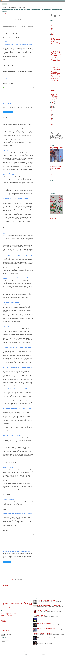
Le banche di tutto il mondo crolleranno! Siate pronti (45, 618)
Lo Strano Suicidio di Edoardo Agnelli (42, 641)
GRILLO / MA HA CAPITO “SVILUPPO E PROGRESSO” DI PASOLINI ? (11, 625)
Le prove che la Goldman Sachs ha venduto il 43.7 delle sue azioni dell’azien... (49, 605)
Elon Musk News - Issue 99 (55, 93)
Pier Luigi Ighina (21, 604)
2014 (51, 114)
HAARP (21, 602)
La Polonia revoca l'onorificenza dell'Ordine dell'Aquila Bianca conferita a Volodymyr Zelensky (56, 174)
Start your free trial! (8, 111)
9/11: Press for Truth (4, 612)
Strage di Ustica (10, 607)
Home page (25, 589)
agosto (52, 101)
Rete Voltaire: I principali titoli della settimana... (55, 40)
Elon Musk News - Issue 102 (55, 43)
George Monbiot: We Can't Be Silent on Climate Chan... (55, 97)
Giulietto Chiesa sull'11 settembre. (6, 614)
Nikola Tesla (22, 603)
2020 (51, 29)
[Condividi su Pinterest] (21, 579)
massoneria (6, 603)
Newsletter (18, 603)
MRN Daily (14, 9)
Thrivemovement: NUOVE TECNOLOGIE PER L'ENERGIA (46, 600)
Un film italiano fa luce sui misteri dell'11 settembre (8, 613)
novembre (52, 35)
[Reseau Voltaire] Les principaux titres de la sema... (56, 99)
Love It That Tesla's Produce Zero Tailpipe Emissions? (17, 551)
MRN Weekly (20, 9)
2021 (51, 28)
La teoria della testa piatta (5, 630)
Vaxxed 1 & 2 (38, 9)
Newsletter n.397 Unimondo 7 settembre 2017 (55, 84)
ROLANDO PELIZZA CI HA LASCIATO (39, 615)
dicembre (52, 34)
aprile (52, 106)
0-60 (21, 49)
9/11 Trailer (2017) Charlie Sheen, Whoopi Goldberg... (55, 80)
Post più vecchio (44, 589)
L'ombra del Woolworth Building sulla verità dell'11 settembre (46, 628)
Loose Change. (3, 620)
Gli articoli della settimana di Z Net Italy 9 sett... (55, 82)
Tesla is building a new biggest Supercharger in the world (17, 255)
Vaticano (24, 607)
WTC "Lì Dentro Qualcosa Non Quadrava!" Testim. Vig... (55, 45)
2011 (51, 118)
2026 (51, 21)
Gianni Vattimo (7, 602)
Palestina (8, 604)
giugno (52, 103)
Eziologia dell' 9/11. (4, 621)
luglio (52, 102)
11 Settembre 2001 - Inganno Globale (42, 610)
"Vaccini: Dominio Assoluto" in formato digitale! (55, 72)
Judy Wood (2, 603)
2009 (51, 120)
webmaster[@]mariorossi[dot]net (32, 657)
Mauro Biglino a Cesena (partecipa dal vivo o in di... (55, 86)
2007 (51, 123)
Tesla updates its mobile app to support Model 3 (15, 388)
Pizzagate (49, 9)
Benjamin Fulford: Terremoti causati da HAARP (44, 623)
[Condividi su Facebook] (20, 579)
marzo (52, 107)
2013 (51, 115)
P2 (6, 604)
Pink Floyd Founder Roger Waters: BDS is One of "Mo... (56, 60)
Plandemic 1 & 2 (43, 9)
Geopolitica (4, 602)
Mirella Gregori (14, 603)
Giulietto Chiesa (11, 602)
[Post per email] (15, 579)
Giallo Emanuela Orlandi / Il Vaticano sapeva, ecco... (55, 63)
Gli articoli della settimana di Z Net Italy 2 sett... (55, 95)
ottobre (52, 37)
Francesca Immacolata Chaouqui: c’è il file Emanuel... (54, 57)
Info (31, 602)
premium (22, 27)
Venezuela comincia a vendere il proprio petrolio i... (56, 55)
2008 (51, 122)
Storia (7, 607)
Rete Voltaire (25, 9)
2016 (51, 111)
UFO (20, 607)
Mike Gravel (10, 603)
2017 (51, 33)
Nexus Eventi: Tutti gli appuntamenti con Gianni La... (55, 91)
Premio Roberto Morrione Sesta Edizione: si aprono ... (55, 42)
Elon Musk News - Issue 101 (55, 51)
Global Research (16, 602)
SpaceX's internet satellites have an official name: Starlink (15, 42)
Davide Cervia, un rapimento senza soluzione (55, 67)
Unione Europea (59, 9)
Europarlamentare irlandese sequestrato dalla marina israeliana (43, 633)
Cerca (7, 9)
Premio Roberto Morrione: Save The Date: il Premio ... (55, 74)
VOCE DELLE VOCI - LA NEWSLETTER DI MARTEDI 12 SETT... (55, 76)
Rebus (25, 604)
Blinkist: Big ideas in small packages (12, 103)
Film (1, 602)
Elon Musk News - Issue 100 (55, 78)
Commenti (3, 641)
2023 (51, 25)
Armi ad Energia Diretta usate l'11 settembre (55, 47)
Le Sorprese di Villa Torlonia (55, 61)
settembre (53, 38)
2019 (51, 30)
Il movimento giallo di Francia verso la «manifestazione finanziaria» (11, 629)
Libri (3, 9)
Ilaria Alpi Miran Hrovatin (26, 602)
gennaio (52, 110)
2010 (51, 119)
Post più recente (5, 589)
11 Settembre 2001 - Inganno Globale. (6, 619)
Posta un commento (6, 585)
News (10, 9)
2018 (51, 32)
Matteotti (53, 9)
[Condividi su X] (19, 579)
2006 (51, 124)
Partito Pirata (11, 604)
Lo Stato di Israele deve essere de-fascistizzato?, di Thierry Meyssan (55, 176)
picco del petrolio (16, 604)
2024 (51, 24)
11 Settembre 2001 (31, 9)
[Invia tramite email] (17, 579)
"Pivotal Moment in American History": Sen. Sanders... (55, 65)
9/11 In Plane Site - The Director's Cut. (6, 615)
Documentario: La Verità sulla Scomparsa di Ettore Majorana (46, 636)
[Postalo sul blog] (18, 579)
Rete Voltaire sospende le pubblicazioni (55, 168)
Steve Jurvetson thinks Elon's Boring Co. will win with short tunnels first (18, 44)
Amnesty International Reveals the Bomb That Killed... (55, 49)
